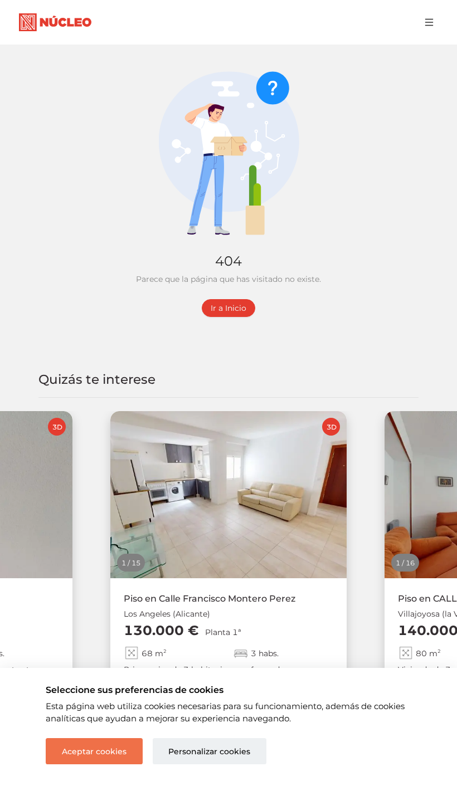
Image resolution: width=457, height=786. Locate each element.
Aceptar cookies (94, 751)
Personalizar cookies (209, 751)
